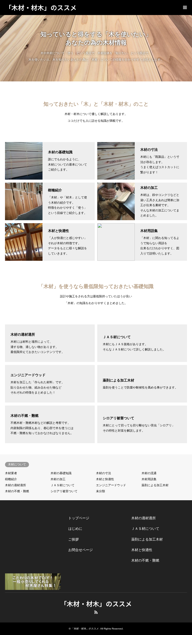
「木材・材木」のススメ (96, 603)
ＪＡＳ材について (62, 485)
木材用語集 (149, 479)
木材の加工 (58, 479)
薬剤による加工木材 (155, 485)
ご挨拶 (73, 539)
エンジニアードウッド (111, 485)
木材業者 (11, 473)
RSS (96, 612)
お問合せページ (80, 550)
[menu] (184, 7)
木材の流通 (149, 473)
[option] (96, 48)
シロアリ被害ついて (64, 491)
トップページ (78, 518)
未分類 (100, 491)
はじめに (75, 529)
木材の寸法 (103, 473)
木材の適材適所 (15, 485)
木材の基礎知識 (61, 473)
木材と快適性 (105, 479)
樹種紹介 (11, 479)
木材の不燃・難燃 (17, 491)
